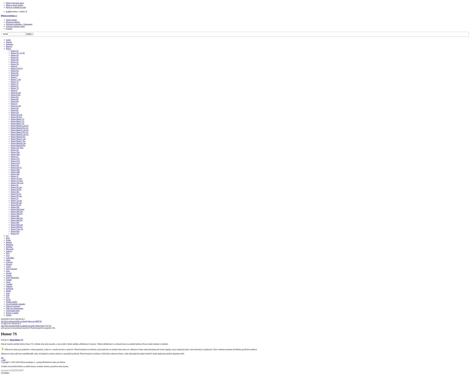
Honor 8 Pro (15, 95)
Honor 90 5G (16, 205)
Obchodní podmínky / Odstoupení (19, 24)
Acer (8, 293)
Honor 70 (14, 198)
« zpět (3, 360)
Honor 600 (15, 223)
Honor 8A (15, 97)
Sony (8, 238)
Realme (9, 242)
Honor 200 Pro (16, 214)
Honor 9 (14, 104)
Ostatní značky (11, 302)
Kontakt (9, 29)
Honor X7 (15, 156)
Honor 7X (15, 88)
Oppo (8, 260)
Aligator (9, 286)
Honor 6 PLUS (17, 68)
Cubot (8, 267)
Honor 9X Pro (16, 117)
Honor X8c (15, 174)
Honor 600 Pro (16, 227)
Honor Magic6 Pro (18, 137)
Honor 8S (14, 99)
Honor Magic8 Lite (18, 143)
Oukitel (9, 280)
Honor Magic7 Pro (18, 141)
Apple (8, 40)
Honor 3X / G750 (18, 53)
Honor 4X (15, 60)
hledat (5, 34)
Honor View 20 (17, 229)
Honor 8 (14, 90)
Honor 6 (14, 66)
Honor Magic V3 (17, 119)
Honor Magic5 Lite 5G (20, 130)
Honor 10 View (17, 181)
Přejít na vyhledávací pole (16, 7)
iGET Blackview (12, 278)
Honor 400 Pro (16, 220)
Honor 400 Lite (17, 218)
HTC (8, 253)
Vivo (8, 256)
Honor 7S (14, 86)
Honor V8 (15, 234)
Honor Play (15, 231)
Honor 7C (15, 84)
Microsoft (9, 249)
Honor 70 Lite (16, 200)
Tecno (8, 300)
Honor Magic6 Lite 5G (20, 134)
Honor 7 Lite (16, 79)
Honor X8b (15, 172)
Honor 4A (15, 55)
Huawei (9, 46)
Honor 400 (15, 216)
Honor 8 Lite (16, 93)
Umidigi (9, 284)
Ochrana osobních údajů (15, 26)
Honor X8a (15, 170)
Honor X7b (15, 161)
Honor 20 (14, 185)
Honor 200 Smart (17, 209)
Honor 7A (15, 82)
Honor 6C (15, 73)
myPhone (9, 289)
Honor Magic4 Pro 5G (19, 128)
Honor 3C (15, 51)
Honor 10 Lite (16, 178)
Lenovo (9, 251)
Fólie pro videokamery (14, 308)
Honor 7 (14, 77)
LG (7, 236)
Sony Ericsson (11, 269)
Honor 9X (15, 112)
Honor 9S (14, 110)
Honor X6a (15, 152)
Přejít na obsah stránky (14, 5)
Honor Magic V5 (17, 121)
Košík (8, 12)
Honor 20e (15, 192)
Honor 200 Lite (17, 211)
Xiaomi (9, 42)
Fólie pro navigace (13, 306)
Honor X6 (15, 150)
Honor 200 (15, 207)
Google (9, 275)
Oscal (8, 282)
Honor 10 (14, 176)
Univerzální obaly (13, 311)
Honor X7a (15, 159)
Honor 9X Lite (16, 115)
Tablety (9, 315)
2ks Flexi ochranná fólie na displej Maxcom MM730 (21, 321)
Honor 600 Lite (17, 225)
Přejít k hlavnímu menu (15, 3)
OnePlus (9, 247)
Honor (8, 49)
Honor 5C (15, 62)
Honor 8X (15, 101)
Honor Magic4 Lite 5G (20, 126)
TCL (8, 297)
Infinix (8, 291)
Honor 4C (15, 57)
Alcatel (8, 273)
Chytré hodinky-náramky (15, 304)
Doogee (9, 264)
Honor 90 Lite (16, 203)
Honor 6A (15, 71)
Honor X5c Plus (17, 148)
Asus (8, 271)
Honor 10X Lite (17, 183)
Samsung (9, 44)
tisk (2, 358)
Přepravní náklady (13, 22)
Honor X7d (15, 163)
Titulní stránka (11, 20)
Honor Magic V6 (17, 123)
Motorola (9, 245)
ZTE (8, 295)
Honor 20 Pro (16, 189)
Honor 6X (15, 75)
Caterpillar (10, 258)
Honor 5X (15, 64)
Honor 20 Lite (16, 187)
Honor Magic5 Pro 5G (19, 132)
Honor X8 (15, 165)
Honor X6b (15, 154)
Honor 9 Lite (16, 106)
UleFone (9, 262)
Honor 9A (15, 108)
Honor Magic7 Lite (18, 139)
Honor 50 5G (16, 194)
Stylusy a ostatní (12, 313)
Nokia (8, 240)
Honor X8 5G (16, 167)
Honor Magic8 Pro (18, 145)
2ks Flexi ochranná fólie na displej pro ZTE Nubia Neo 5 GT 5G (26, 326)
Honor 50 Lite (16, 196)
